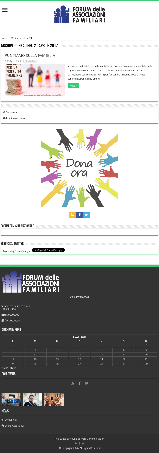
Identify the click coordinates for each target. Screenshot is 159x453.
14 (101, 354)
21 (101, 359)
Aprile (22, 38)
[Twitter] (86, 215)
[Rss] (72, 215)
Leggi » (73, 85)
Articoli (31, 61)
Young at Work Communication (87, 438)
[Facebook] (79, 215)
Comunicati (11, 112)
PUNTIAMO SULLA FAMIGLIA (30, 55)
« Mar (5, 367)
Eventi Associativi (15, 118)
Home (4, 38)
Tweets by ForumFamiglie (17, 251)
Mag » (13, 367)
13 (79, 354)
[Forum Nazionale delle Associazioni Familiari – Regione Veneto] (79, 13)
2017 (13, 38)
